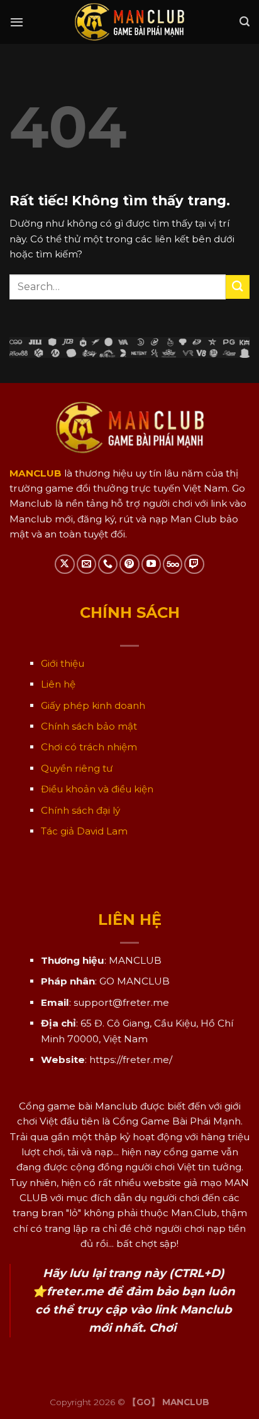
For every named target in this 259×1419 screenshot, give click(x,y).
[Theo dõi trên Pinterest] (129, 564)
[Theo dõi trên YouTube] (151, 564)
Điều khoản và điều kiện (97, 789)
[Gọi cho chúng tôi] (108, 564)
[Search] (245, 21)
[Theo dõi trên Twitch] (194, 564)
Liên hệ (58, 684)
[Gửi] (238, 286)
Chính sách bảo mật (89, 726)
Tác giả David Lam (84, 831)
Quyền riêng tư (77, 768)
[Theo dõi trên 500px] (172, 564)
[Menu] (16, 22)
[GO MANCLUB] (130, 22)
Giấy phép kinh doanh (93, 705)
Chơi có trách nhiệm (89, 747)
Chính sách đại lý (80, 810)
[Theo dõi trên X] (64, 564)
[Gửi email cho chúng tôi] (86, 564)
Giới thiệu (62, 663)
